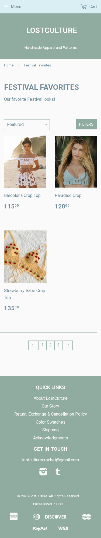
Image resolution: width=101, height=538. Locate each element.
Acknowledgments (50, 437)
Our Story (50, 406)
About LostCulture (51, 398)
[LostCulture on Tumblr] (58, 473)
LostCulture (50, 30)
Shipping (50, 429)
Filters (86, 124)
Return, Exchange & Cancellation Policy (50, 414)
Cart (92, 6)
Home (8, 65)
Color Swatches (50, 422)
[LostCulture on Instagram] (43, 473)
